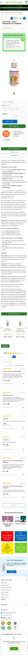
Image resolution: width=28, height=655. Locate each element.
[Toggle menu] (1, 2)
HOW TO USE (14, 152)
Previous (16, 18)
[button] (23, 353)
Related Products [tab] (14, 314)
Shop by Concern (5, 594)
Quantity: (4, 114)
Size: (6, 105)
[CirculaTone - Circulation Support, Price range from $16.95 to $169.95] (7, 322)
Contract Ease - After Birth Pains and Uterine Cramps (20, 330)
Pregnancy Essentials (20, 523)
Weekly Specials (5, 585)
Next (21, 18)
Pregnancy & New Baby (6, 587)
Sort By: (16, 365)
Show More (16, 377)
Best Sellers (4, 583)
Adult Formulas (4, 592)
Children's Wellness (5, 590)
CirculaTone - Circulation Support (7, 329)
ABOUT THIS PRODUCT (14, 148)
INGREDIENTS (14, 155)
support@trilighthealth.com (9, 613)
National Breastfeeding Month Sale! (19, 7)
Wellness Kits (4, 597)
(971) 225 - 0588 (7, 615)
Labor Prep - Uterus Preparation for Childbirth (8, 525)
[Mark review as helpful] (23, 384)
